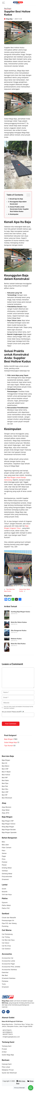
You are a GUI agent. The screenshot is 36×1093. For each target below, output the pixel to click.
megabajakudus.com (13, 1037)
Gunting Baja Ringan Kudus (20, 612)
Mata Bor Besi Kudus (18, 643)
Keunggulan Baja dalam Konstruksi (18, 203)
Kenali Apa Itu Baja (16, 199)
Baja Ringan (7, 8)
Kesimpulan (14, 214)
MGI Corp (21, 1081)
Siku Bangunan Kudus (18, 630)
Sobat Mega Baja (10, 742)
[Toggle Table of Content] (27, 195)
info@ (4, 1037)
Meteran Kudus (16, 638)
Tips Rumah (8, 745)
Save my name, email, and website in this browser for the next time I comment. (18, 707)
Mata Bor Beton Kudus (19, 622)
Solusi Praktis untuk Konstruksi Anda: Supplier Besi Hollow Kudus (19, 209)
